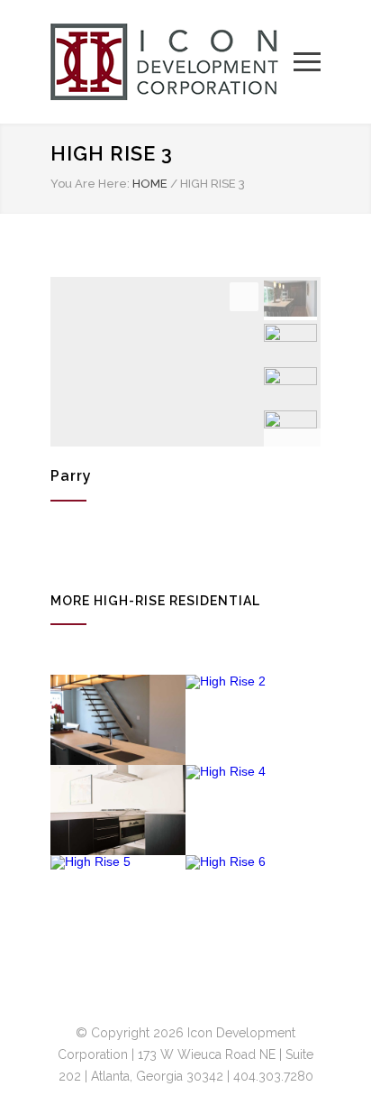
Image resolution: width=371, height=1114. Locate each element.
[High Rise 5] (118, 900)
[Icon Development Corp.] (172, 61)
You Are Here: (90, 183)
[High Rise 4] (253, 810)
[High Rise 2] (253, 720)
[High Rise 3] (118, 810)
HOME (149, 183)
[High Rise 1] (118, 720)
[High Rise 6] (253, 900)
